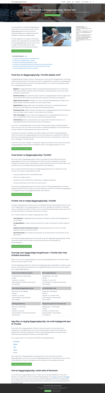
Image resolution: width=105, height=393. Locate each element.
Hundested (16, 341)
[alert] (52, 388)
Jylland (68, 1)
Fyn (73, 1)
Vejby (14, 347)
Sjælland (78, 1)
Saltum (15, 350)
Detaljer (64, 388)
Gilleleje (15, 344)
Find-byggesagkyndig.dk (19, 2)
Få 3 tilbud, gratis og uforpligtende (52, 15)
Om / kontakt (85, 1)
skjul (26, 56)
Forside (63, 1)
